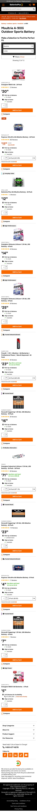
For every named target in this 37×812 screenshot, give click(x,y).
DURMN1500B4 (6, 630)
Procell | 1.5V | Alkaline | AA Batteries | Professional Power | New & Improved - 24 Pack (16, 355)
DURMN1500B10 (6, 410)
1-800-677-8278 (11, 747)
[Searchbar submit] (34, 9)
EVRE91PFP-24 (5, 82)
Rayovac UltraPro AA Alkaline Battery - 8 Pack (17, 577)
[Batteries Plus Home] (17, 5)
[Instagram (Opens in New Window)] (10, 755)
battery (3, 23)
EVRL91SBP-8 (5, 297)
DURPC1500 (4, 351)
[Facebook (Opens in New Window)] (5, 755)
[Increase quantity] (6, 105)
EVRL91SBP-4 (5, 242)
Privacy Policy (19, 809)
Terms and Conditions (18, 803)
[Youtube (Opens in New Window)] (26, 755)
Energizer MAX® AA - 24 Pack (11, 85)
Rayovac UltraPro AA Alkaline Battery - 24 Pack (18, 137)
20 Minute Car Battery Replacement (18, 1)
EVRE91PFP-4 (5, 685)
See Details (22, 18)
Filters (17, 57)
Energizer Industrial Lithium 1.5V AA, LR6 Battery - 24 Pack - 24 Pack (16, 467)
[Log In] (30, 5)
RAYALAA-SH (5, 575)
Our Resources (8, 738)
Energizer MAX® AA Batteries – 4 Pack (14, 687)
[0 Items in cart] (34, 5)
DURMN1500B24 (6, 521)
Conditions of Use (25, 801)
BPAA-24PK (4, 190)
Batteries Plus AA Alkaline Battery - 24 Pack (16, 192)
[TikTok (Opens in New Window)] (21, 755)
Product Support (8, 734)
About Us (6, 730)
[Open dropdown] (16, 161)
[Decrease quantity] (6, 106)
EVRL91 (3, 464)
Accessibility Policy (12, 801)
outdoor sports (12, 23)
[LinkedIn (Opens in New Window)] (15, 755)
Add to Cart (17, 110)
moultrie (20, 23)
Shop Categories (8, 726)
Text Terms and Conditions (18, 806)
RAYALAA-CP (5, 135)
